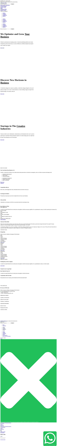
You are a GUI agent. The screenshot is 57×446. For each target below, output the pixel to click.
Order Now (2, 242)
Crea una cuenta (2, 439)
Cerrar (1, 338)
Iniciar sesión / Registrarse (7, 336)
